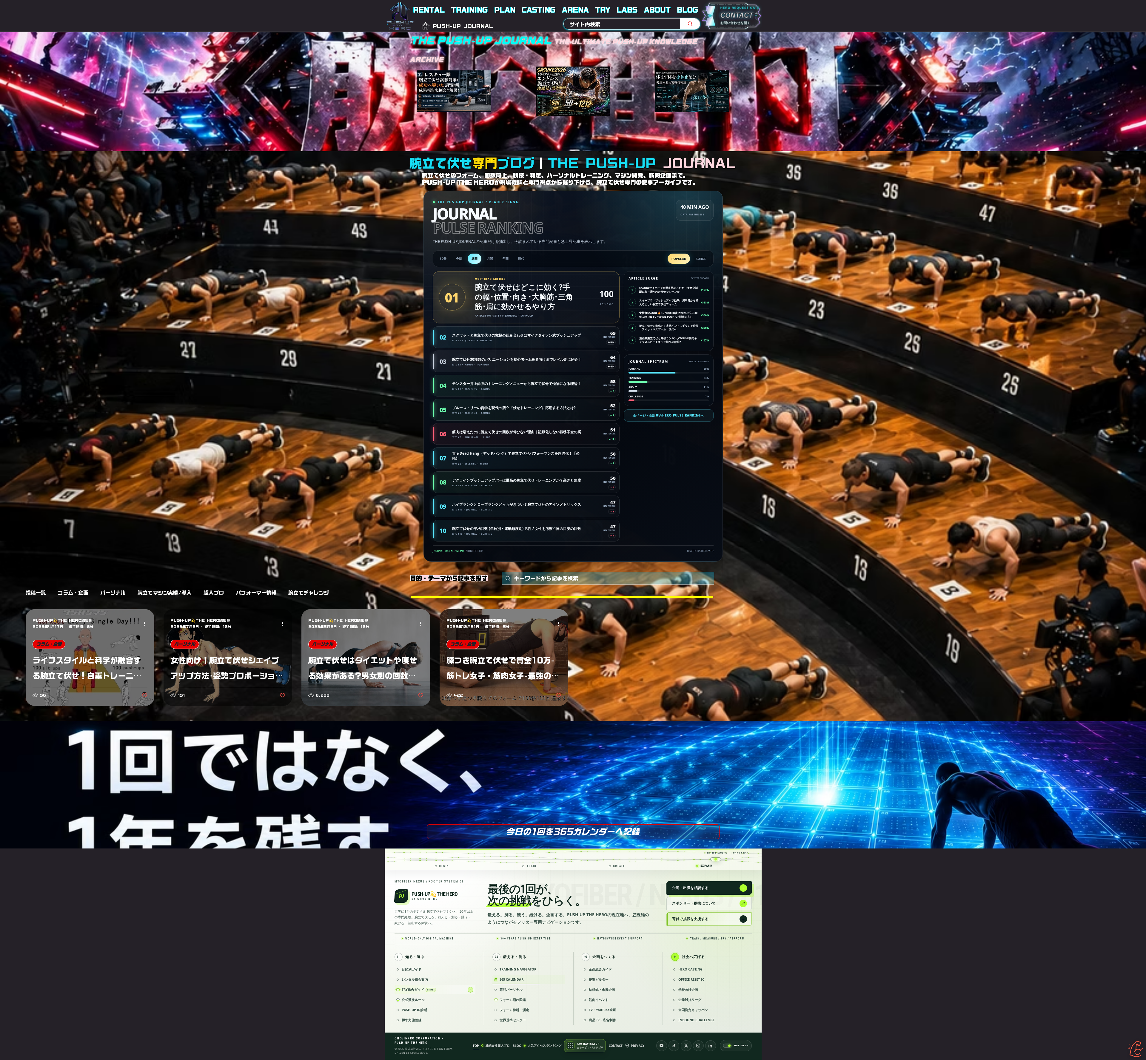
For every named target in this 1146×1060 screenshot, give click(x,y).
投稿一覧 (36, 592)
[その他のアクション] (146, 623)
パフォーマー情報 (256, 592)
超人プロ (214, 592)
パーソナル (113, 592)
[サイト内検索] (690, 23)
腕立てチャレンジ (308, 592)
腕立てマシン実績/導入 (165, 592)
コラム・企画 (73, 592)
